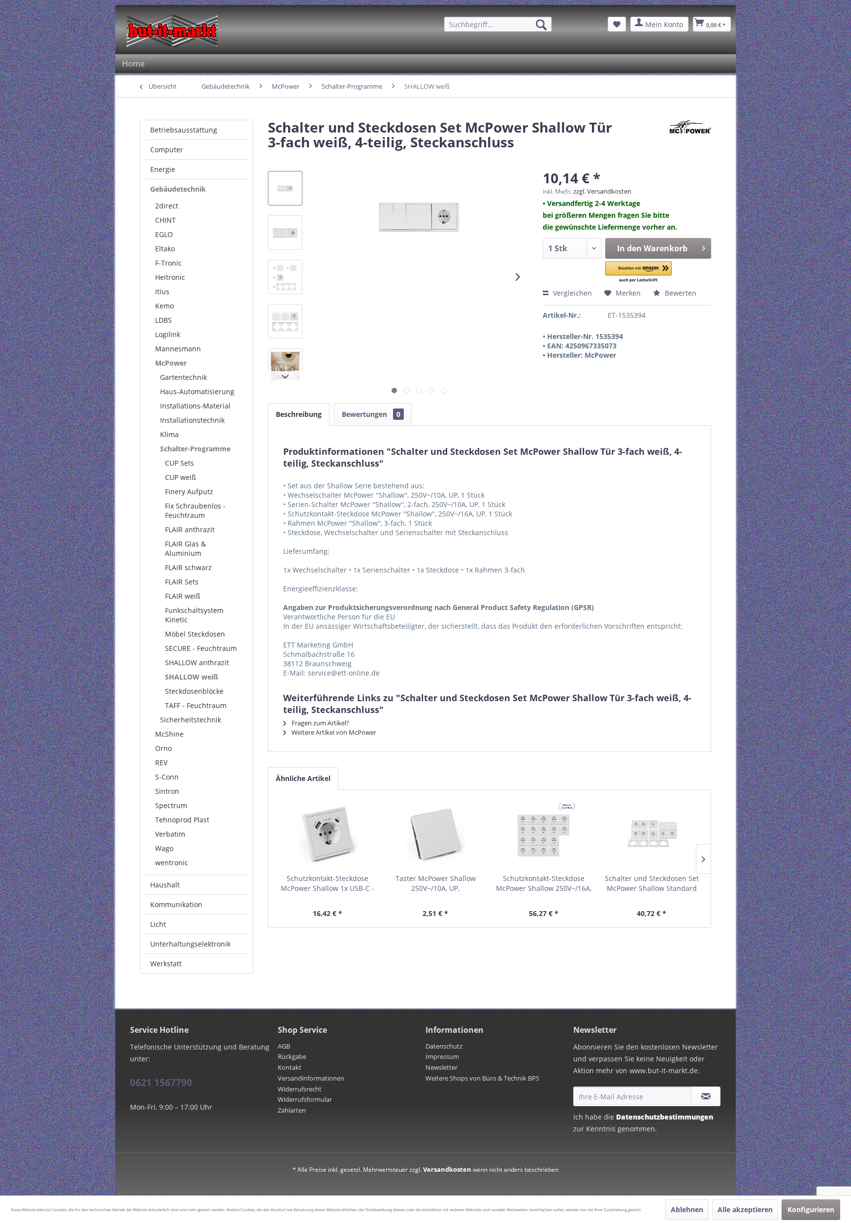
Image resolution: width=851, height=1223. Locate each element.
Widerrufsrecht (300, 1089)
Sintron (167, 791)
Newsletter (442, 1067)
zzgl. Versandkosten (602, 191)
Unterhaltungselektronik (190, 944)
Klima (169, 434)
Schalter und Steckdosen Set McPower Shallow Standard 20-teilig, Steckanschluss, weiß (652, 883)
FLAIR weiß (182, 596)
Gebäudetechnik (178, 189)
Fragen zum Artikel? (319, 722)
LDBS (163, 320)
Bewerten (679, 293)
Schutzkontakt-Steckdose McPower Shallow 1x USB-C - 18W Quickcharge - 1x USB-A (327, 883)
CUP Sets (179, 463)
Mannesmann (178, 348)
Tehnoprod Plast (182, 819)
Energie (162, 169)
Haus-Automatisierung (197, 391)
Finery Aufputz (189, 491)
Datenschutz (444, 1046)
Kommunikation (176, 904)
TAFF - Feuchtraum (196, 705)
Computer (166, 149)
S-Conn (167, 776)
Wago (164, 848)
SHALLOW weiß (191, 676)
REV (161, 762)
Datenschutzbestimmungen (664, 1116)
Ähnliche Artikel (303, 778)
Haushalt (165, 884)
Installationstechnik (192, 420)
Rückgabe (292, 1056)
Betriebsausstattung (183, 130)
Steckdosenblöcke (194, 691)
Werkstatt (166, 963)
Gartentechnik (183, 377)
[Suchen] (541, 25)
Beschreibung (299, 414)
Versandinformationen (311, 1078)
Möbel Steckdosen (195, 634)
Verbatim (170, 834)
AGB (284, 1046)
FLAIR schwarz (188, 567)
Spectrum (171, 805)
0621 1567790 (161, 1082)
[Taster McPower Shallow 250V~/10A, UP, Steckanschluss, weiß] (436, 834)
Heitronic (170, 277)
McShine (169, 734)
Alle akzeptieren (745, 1209)
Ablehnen (687, 1209)
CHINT (165, 220)
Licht (158, 924)
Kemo (164, 305)
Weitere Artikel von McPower (333, 732)
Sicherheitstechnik (190, 719)
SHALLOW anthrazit (197, 662)
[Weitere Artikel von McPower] (690, 137)
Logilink (167, 334)
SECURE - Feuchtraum (201, 648)
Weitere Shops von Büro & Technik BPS (482, 1078)
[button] (638, 272)
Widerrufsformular (305, 1099)
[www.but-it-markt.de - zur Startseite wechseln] (172, 31)
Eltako (165, 248)
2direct (166, 205)
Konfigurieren (810, 1209)
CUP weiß (180, 477)
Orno (163, 748)
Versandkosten (447, 1169)
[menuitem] (498, 24)
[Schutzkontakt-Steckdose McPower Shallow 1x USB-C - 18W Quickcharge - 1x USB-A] (327, 834)
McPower (171, 363)
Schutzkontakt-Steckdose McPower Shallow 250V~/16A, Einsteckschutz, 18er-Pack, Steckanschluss (543, 883)
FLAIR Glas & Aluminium (185, 548)
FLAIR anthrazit (190, 529)
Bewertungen (371, 414)
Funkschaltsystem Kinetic (194, 615)
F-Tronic (168, 263)
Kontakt (289, 1067)
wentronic (171, 862)
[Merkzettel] (617, 24)
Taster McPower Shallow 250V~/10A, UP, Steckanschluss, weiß (435, 883)
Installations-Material (195, 405)
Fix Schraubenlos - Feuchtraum (195, 510)
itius (162, 291)
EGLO (164, 234)
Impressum (442, 1056)
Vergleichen (571, 293)
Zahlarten (292, 1110)
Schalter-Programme (195, 448)
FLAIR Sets (181, 581)
